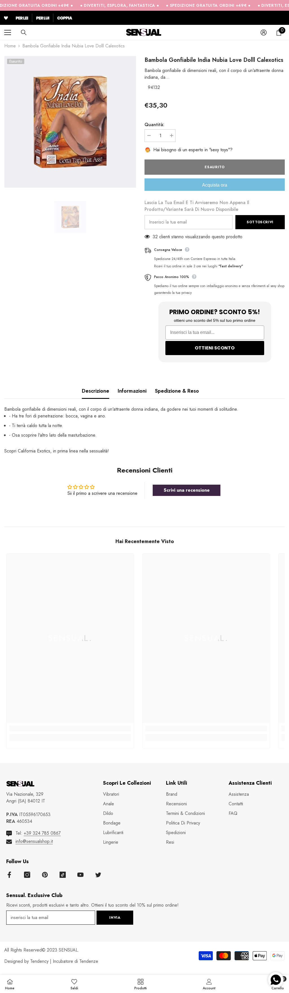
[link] (70, 728)
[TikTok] (62, 875)
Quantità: (154, 124)
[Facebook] (9, 875)
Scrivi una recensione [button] (187, 490)
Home (10, 46)
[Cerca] (23, 32)
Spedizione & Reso (177, 391)
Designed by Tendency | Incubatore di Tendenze (51, 961)
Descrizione (95, 391)
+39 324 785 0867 (42, 833)
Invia (114, 917)
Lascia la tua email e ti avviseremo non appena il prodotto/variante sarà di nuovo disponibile (196, 206)
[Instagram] (27, 875)
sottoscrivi (260, 222)
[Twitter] (98, 875)
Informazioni (132, 391)
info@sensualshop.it (34, 841)
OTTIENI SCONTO (215, 348)
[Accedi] (263, 32)
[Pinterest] (45, 875)
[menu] (7, 32)
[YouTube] (80, 875)
